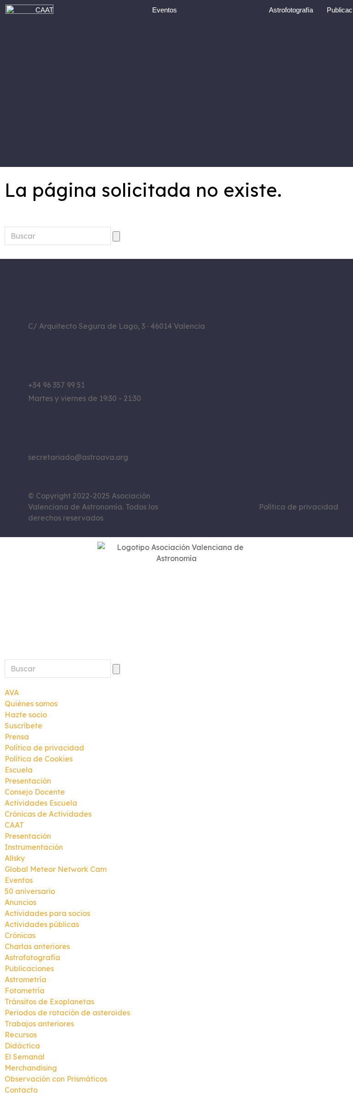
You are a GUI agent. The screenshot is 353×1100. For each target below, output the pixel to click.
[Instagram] (282, 370)
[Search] (116, 236)
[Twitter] (307, 370)
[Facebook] (256, 370)
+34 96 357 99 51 (56, 385)
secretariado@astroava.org (78, 457)
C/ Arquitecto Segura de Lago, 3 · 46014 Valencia (116, 326)
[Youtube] (282, 393)
